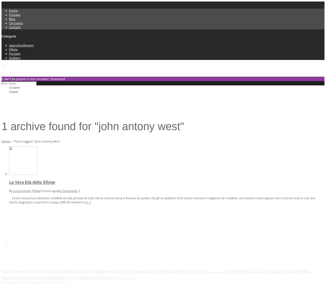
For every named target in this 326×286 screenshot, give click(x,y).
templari (72, 277)
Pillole (13, 50)
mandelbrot (237, 271)
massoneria (278, 271)
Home (13, 11)
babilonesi (20, 271)
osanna (9, 277)
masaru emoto (257, 271)
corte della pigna (68, 271)
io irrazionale (212, 272)
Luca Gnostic (22, 191)
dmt (89, 271)
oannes (300, 270)
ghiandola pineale (168, 271)
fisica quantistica (137, 271)
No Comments (67, 191)
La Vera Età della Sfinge (32, 182)
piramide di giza (32, 277)
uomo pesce (113, 278)
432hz (7, 271)
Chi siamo (16, 23)
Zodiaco (14, 58)
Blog (12, 19)
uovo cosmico (129, 278)
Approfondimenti (21, 45)
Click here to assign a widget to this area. (30, 220)
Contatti (15, 27)
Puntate (14, 15)
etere (109, 271)
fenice (119, 271)
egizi (98, 270)
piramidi (56, 277)
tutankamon (92, 277)
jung (222, 272)
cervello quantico (39, 271)
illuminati (196, 271)
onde (311, 272)
